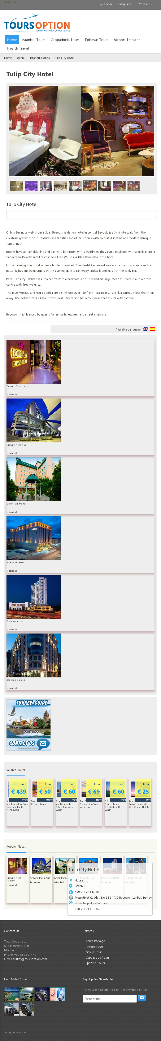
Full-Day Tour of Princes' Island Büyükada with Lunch (113, 805)
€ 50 (46, 792)
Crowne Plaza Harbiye (18, 386)
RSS (154, 1034)
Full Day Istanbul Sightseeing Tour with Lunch (89, 804)
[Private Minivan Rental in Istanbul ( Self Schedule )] (26, 1009)
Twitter (140, 1034)
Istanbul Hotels (40, 58)
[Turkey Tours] (37, 22)
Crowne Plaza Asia (16, 444)
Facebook (134, 1034)
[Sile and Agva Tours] (11, 994)
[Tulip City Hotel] (16, 186)
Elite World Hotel (15, 562)
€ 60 (70, 792)
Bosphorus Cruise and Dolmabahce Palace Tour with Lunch (65, 805)
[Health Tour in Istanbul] (42, 994)
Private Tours (94, 946)
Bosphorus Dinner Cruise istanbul (40, 803)
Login (108, 4)
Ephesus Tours (96, 39)
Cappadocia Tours (65, 39)
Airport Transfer (127, 39)
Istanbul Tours (33, 39)
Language (124, 4)
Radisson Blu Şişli (15, 679)
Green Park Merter (16, 503)
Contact (144, 4)
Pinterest (147, 1034)
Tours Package (95, 941)
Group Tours (94, 952)
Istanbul (21, 58)
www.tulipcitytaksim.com (91, 903)
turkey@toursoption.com (30, 959)
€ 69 (95, 792)
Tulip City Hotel (64, 58)
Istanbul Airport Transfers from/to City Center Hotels (139, 804)
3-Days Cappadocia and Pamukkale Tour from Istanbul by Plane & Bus (17, 805)
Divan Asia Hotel (15, 621)
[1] (142, 998)
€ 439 (19, 792)
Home (12, 39)
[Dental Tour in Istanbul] (57, 994)
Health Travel (18, 48)
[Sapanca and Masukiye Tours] (26, 994)
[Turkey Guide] (28, 718)
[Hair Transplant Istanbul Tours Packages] (11, 1009)
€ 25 (144, 792)
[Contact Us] (28, 744)
